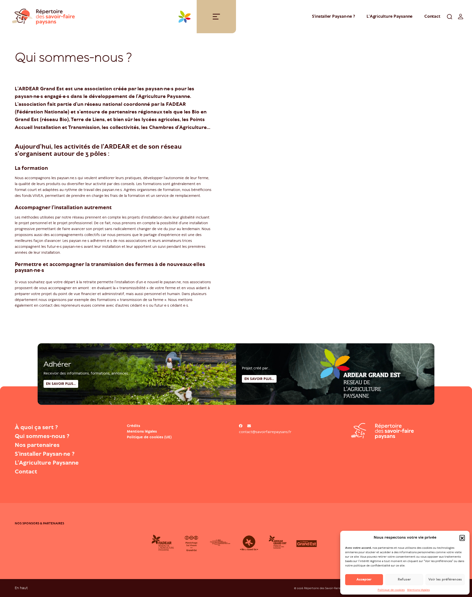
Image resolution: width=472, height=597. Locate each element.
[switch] (460, 16)
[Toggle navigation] (216, 16)
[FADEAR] (164, 543)
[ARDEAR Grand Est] (279, 543)
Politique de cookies (391, 590)
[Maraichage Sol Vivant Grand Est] (192, 543)
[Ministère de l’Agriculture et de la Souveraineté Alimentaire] (221, 543)
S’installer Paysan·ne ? (333, 16)
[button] (462, 537)
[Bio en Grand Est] (250, 543)
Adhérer (57, 364)
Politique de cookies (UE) (149, 437)
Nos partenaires (37, 445)
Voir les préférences (445, 579)
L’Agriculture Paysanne (390, 16)
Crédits (133, 425)
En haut (21, 587)
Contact (432, 16)
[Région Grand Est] (307, 543)
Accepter (363, 579)
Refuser (404, 579)
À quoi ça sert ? (36, 427)
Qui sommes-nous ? (42, 436)
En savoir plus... (259, 379)
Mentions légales (418, 590)
